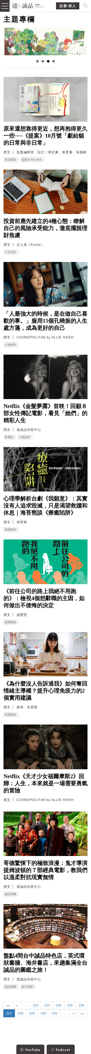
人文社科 (10, 252)
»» (82, 1013)
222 (35, 1005)
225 (70, 1005)
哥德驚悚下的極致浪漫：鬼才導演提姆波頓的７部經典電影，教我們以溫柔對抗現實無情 (46, 870)
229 (32, 1013)
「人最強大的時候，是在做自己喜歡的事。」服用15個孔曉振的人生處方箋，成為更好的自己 (46, 321)
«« (8, 1005)
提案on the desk (31, 159)
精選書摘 (10, 529)
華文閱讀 (10, 159)
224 (58, 1005)
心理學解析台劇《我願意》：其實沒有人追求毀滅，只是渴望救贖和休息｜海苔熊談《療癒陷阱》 (46, 505)
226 (81, 1005)
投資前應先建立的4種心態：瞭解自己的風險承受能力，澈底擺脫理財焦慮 (46, 228)
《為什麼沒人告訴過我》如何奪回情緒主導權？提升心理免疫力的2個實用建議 (46, 691)
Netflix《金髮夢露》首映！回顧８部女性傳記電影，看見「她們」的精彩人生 (46, 413)
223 (47, 1005)
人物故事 (10, 344)
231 (55, 1013)
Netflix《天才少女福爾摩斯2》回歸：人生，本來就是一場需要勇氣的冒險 (46, 783)
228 (20, 1013)
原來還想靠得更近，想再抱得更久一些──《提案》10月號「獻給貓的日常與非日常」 (46, 136)
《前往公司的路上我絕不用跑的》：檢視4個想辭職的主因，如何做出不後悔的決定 (44, 598)
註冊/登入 (68, 6)
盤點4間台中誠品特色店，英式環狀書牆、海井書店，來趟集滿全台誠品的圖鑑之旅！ (46, 963)
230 (43, 1013)
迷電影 (9, 437)
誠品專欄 (10, 894)
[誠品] (28, 5)
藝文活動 (27, 986)
